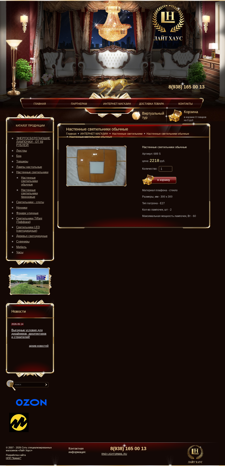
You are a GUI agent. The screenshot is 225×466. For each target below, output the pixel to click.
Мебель (21, 247)
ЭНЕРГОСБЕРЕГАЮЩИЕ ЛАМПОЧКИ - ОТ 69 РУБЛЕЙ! (33, 142)
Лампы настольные (29, 167)
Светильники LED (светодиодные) (28, 229)
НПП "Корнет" (13, 458)
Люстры (21, 150)
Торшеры (22, 161)
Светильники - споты (30, 202)
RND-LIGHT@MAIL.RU (114, 454)
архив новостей (39, 345)
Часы (19, 252)
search (47, 386)
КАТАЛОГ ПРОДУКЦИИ (30, 125)
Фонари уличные (27, 213)
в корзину (163, 180)
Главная (71, 133)
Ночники (21, 207)
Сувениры (22, 241)
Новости (18, 311)
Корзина (191, 112)
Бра (18, 156)
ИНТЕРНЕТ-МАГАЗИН (94, 133)
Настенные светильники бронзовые (29, 193)
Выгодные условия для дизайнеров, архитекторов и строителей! (28, 333)
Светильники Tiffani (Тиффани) (29, 220)
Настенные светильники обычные (29, 181)
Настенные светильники (32, 172)
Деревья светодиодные (31, 236)
